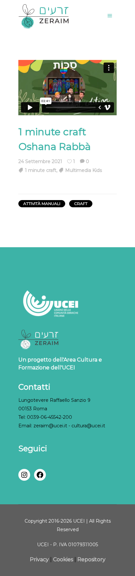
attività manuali (41, 203)
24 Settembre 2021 (40, 161)
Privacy (40, 559)
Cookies (63, 559)
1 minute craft (40, 170)
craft (80, 203)
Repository (91, 559)
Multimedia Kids (83, 170)
